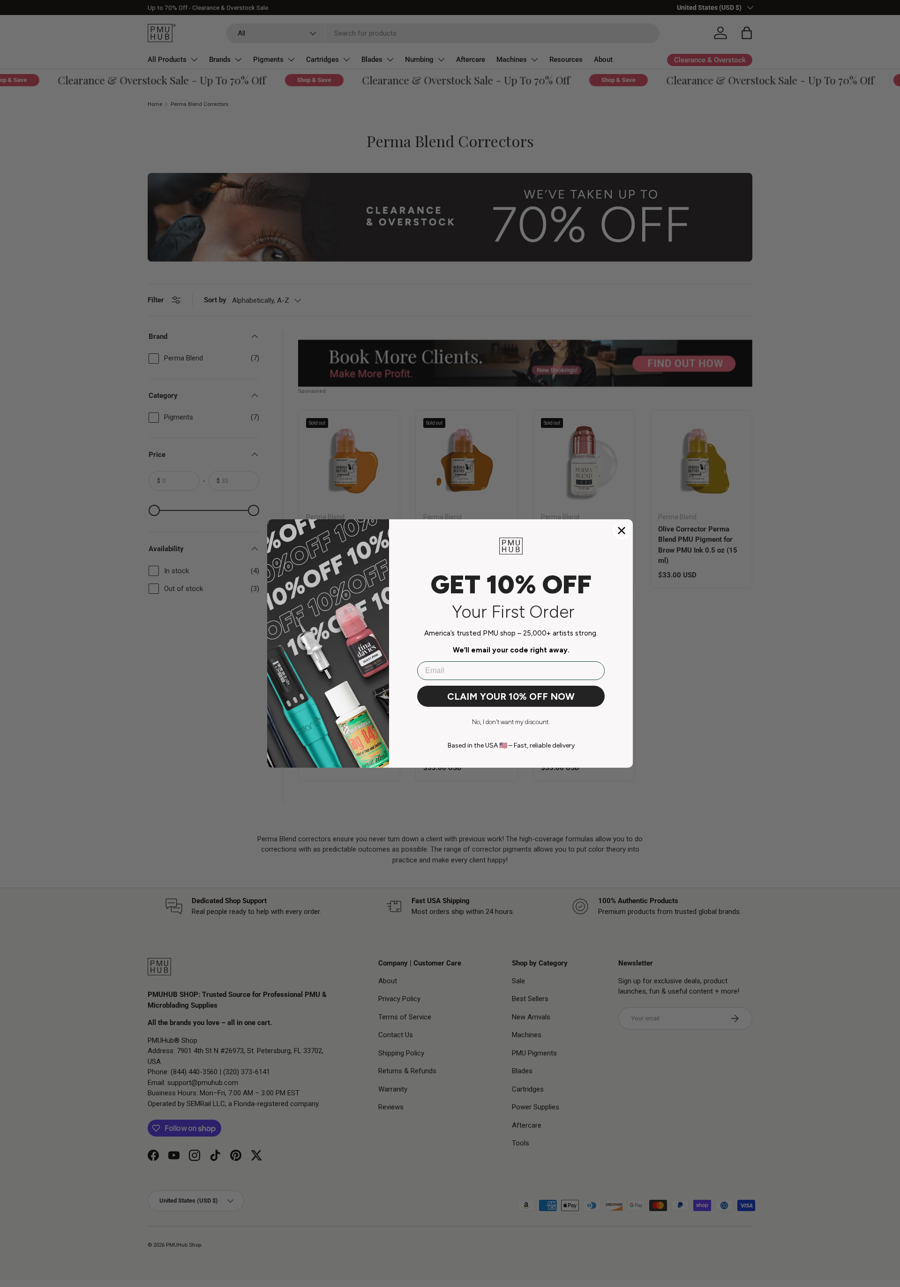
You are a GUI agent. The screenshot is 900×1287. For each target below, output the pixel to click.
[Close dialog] (621, 530)
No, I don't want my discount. (511, 722)
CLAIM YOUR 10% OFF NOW (511, 696)
